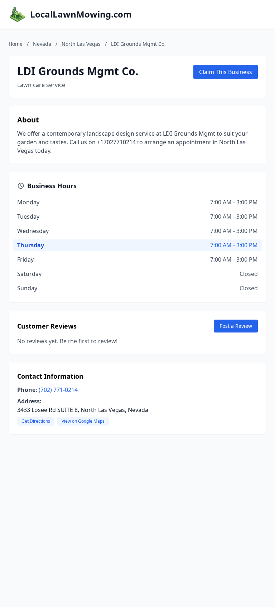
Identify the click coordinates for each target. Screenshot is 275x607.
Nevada (42, 43)
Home (16, 43)
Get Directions (35, 421)
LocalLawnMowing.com (81, 14)
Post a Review (235, 325)
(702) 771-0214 (58, 390)
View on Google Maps (83, 421)
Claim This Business (225, 72)
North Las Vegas (81, 43)
